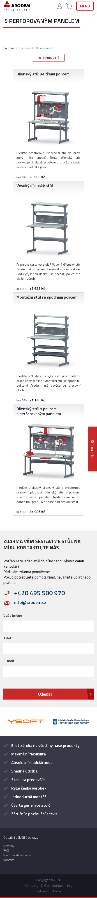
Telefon (9, 638)
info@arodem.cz (30, 603)
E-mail (8, 660)
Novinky (8, 845)
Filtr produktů (49, 58)
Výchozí (9, 48)
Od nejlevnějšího (25, 48)
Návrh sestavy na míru (18, 855)
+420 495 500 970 (39, 593)
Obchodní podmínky (58, 885)
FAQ (6, 850)
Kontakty (31, 885)
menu (85, 6)
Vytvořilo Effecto (48, 891)
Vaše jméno (12, 615)
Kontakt (8, 859)
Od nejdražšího (45, 48)
